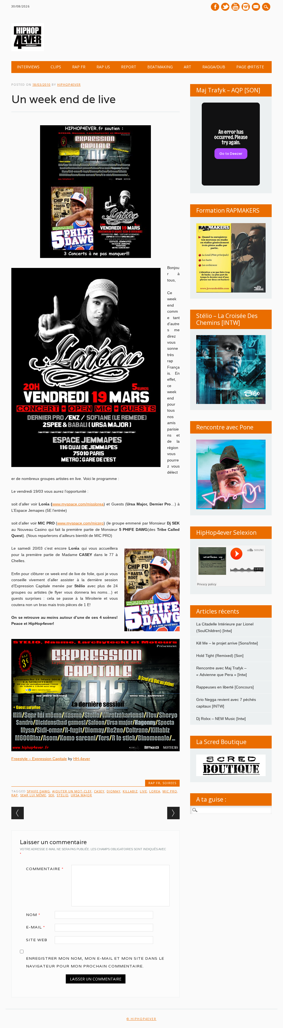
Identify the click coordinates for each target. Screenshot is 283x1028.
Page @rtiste (250, 66)
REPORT (128, 66)
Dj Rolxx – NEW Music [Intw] (221, 718)
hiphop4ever (69, 84)
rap (14, 795)
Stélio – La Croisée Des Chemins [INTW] (227, 319)
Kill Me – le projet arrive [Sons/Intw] (227, 643)
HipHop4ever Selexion (226, 532)
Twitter (225, 7)
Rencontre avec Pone (224, 427)
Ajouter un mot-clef (72, 791)
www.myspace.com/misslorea (78, 504)
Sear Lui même (33, 795)
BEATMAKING (160, 66)
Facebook (215, 7)
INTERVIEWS (28, 66)
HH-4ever (81, 758)
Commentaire (45, 868)
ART (187, 66)
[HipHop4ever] (27, 50)
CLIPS (56, 66)
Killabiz (130, 791)
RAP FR (78, 66)
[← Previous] (17, 813)
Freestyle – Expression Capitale (39, 758)
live (143, 791)
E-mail (256, 7)
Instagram (246, 7)
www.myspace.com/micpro (80, 523)
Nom (33, 914)
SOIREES (169, 783)
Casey (99, 791)
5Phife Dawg (38, 791)
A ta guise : (211, 799)
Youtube (235, 7)
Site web (36, 939)
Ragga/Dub (213, 66)
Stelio (63, 795)
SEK (51, 795)
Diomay (113, 791)
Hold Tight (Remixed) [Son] (219, 655)
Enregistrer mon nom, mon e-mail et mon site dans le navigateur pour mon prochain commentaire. (95, 962)
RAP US (103, 66)
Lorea (154, 791)
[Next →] (173, 813)
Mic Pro (170, 791)
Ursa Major (81, 795)
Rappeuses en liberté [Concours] (225, 687)
